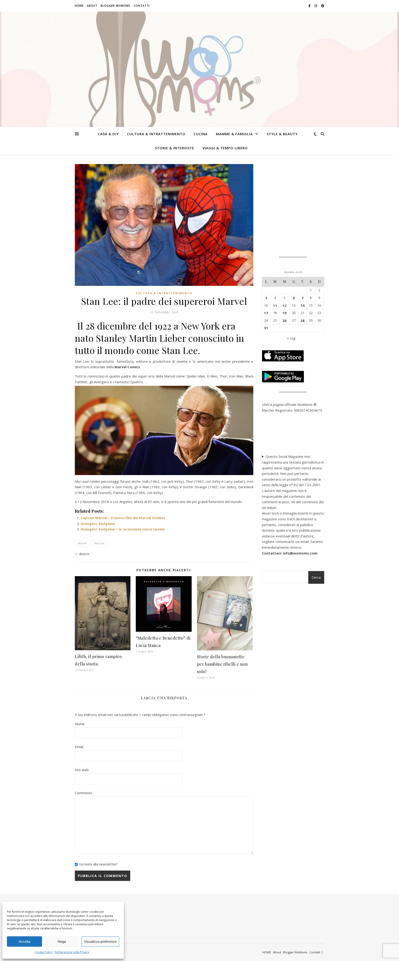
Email (79, 746)
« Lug (291, 338)
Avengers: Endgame (98, 523)
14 (302, 305)
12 (284, 305)
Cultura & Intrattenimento (156, 134)
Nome (80, 723)
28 (302, 320)
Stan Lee (99, 543)
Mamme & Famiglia (234, 134)
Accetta (24, 941)
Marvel (82, 543)
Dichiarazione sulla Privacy (71, 952)
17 (266, 313)
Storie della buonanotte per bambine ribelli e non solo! (222, 664)
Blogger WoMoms (115, 6)
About (92, 6)
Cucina (201, 134)
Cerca (316, 577)
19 (284, 313)
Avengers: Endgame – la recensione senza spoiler (123, 529)
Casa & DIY (108, 134)
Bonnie (84, 554)
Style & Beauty (282, 134)
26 (284, 320)
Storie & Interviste (174, 148)
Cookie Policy (43, 952)
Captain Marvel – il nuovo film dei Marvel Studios (123, 517)
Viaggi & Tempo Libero (225, 148)
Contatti (142, 6)
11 (275, 305)
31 (266, 328)
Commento (83, 792)
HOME (79, 6)
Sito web (82, 769)
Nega (62, 941)
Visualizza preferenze (100, 941)
